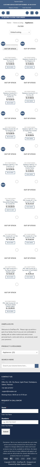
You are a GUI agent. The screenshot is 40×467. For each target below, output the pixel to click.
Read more (10, 67)
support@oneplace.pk (9, 391)
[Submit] (36, 366)
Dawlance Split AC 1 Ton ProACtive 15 (10, 165)
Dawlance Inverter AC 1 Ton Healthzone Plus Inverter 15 (10, 94)
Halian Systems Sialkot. (24, 464)
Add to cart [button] (10, 210)
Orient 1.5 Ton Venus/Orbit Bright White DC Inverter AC (10, 202)
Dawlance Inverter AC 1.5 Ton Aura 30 (29, 94)
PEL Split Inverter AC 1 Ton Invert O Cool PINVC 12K (29, 270)
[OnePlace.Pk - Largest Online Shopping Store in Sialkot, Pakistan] (17, 13)
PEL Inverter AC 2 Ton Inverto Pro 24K (29, 237)
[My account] (36, 13)
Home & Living (18, 23)
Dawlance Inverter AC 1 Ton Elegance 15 (30, 60)
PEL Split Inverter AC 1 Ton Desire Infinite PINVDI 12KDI (10, 270)
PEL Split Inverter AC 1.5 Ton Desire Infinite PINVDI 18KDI (10, 304)
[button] (3, 13)
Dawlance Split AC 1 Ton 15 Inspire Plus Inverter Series (29, 130)
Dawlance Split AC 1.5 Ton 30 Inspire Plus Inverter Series (29, 166)
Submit (5, 432)
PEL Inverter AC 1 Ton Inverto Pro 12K (29, 201)
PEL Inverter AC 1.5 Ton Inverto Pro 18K (10, 237)
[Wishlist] (27, 13)
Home (9, 23)
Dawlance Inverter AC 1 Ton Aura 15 (10, 60)
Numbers (6, 418)
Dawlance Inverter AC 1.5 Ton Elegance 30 (10, 129)
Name (4, 407)
